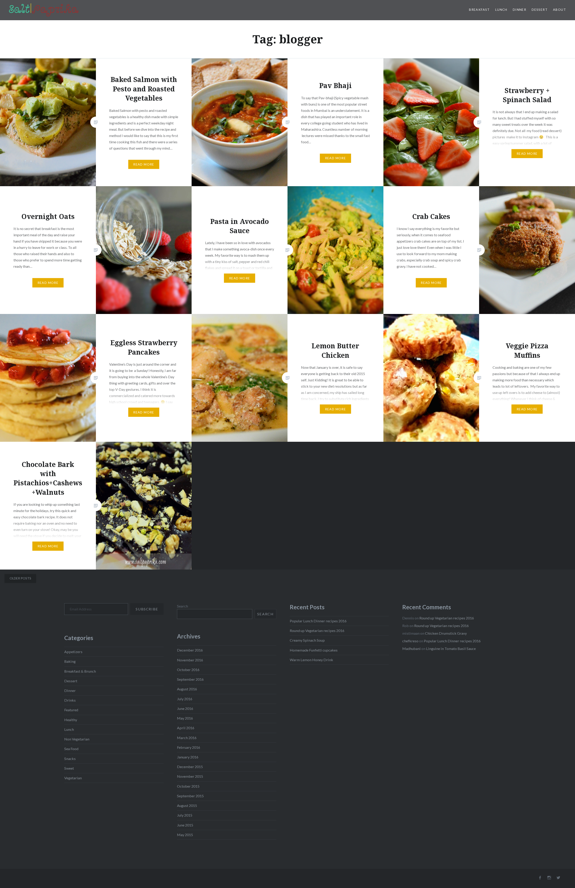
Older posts (20, 578)
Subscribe (147, 609)
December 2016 (190, 650)
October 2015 (188, 786)
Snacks (70, 758)
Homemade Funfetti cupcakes (314, 650)
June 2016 (185, 708)
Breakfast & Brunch (80, 671)
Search (182, 606)
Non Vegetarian (76, 739)
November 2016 (190, 660)
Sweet (69, 768)
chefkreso (410, 641)
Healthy (70, 720)
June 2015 (185, 825)
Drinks (70, 700)
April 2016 (185, 728)
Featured (71, 710)
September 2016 (190, 679)
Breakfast (479, 9)
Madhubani (411, 648)
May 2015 (185, 835)
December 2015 (190, 766)
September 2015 (190, 796)
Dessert (540, 9)
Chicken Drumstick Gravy (446, 633)
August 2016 (187, 689)
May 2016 (185, 718)
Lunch (501, 9)
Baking (70, 661)
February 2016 (188, 747)
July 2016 (184, 699)
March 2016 (187, 738)
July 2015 (184, 815)
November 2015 (190, 776)
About (559, 9)
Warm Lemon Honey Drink (311, 660)
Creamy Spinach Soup (307, 640)
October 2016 (188, 669)
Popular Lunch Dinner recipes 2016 (318, 621)
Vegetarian (73, 778)
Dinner (519, 9)
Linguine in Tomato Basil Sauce (451, 648)
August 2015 (187, 805)
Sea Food (71, 749)
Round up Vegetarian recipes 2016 (317, 630)
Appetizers (73, 651)
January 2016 (187, 757)
